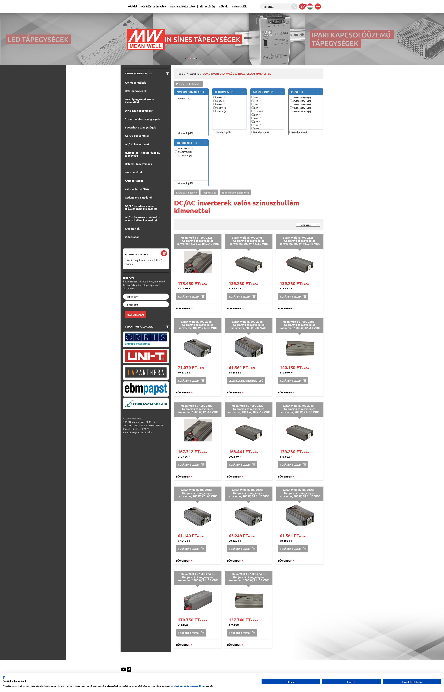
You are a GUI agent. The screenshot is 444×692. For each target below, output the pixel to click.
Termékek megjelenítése (235, 192)
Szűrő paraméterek (186, 192)
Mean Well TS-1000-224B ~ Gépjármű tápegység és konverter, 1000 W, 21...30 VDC (249, 577)
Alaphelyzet (209, 192)
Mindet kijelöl (185, 133)
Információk (239, 6)
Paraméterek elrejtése (188, 83)
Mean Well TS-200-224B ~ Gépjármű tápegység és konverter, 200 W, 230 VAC (248, 324)
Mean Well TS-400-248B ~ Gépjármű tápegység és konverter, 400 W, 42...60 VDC (197, 493)
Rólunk (223, 6)
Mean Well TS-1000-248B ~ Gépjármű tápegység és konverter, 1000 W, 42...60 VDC (300, 324)
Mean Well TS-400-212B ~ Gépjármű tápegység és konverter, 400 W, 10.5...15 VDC (248, 493)
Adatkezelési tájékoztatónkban (189, 685)
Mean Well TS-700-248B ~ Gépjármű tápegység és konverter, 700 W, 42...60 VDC (248, 240)
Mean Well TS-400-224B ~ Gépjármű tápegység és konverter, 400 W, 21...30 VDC (197, 324)
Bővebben (184, 308)
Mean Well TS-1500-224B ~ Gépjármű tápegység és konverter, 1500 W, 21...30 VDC (198, 577)
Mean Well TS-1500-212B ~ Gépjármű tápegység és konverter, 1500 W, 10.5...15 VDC (198, 240)
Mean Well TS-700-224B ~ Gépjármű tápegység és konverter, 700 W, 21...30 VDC (299, 409)
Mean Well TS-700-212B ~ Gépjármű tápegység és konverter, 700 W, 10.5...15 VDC (299, 240)
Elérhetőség (207, 6)
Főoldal (132, 6)
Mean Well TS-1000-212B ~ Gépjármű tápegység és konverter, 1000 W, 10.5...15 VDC (249, 409)
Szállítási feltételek (182, 6)
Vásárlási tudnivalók (153, 6)
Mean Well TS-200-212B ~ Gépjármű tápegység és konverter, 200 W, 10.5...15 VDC (299, 493)
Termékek (194, 73)
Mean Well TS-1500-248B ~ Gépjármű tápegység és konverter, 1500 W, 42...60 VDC (198, 409)
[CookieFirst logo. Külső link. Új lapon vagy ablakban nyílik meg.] (4, 677)
